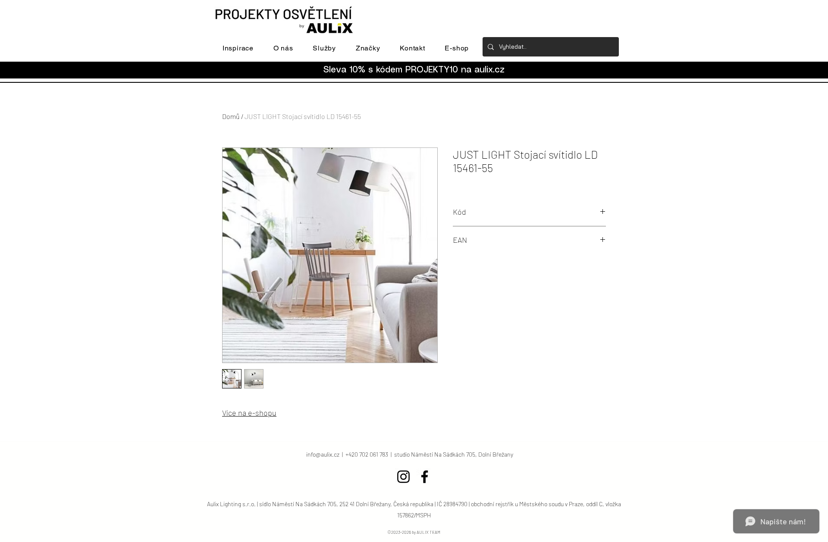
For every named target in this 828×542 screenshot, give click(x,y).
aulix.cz (489, 70)
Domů (231, 116)
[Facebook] (424, 476)
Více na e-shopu (249, 412)
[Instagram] (403, 476)
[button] (238, 48)
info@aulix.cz (322, 454)
